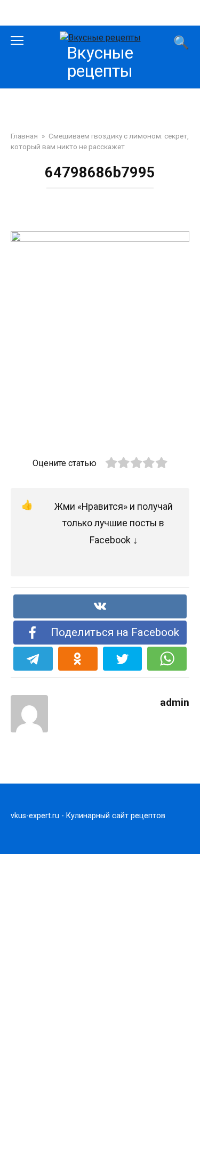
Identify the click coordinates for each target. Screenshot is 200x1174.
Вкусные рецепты (100, 62)
